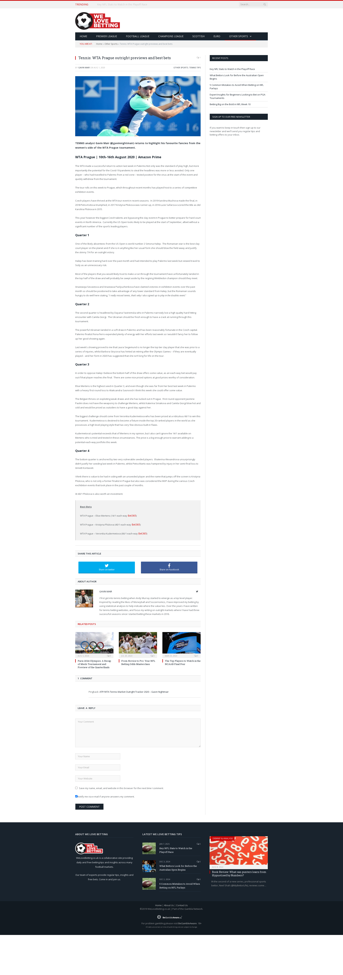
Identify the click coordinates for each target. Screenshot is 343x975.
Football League (137, 36)
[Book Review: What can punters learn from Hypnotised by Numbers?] (239, 850)
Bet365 (131, 515)
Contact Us (182, 904)
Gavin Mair (84, 67)
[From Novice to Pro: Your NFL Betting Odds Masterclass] (138, 643)
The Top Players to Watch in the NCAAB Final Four (183, 661)
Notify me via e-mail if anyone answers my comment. (106, 795)
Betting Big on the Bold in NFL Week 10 (230, 104)
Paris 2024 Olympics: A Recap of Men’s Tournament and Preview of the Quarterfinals (94, 663)
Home (99, 43)
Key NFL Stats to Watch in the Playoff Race (232, 69)
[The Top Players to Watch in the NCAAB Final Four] (181, 643)
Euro (216, 36)
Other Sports (238, 36)
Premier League (106, 36)
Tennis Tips (195, 67)
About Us (169, 904)
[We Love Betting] (97, 20)
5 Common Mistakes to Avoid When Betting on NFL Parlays (179, 884)
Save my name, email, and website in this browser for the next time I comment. (121, 787)
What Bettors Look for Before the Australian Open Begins (130, 4)
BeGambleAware (187, 922)
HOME (83, 36)
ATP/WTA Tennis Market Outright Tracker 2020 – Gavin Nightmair (134, 690)
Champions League (170, 36)
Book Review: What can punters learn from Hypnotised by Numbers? (239, 872)
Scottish (198, 36)
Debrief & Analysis (223, 837)
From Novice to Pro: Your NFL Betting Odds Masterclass (138, 661)
